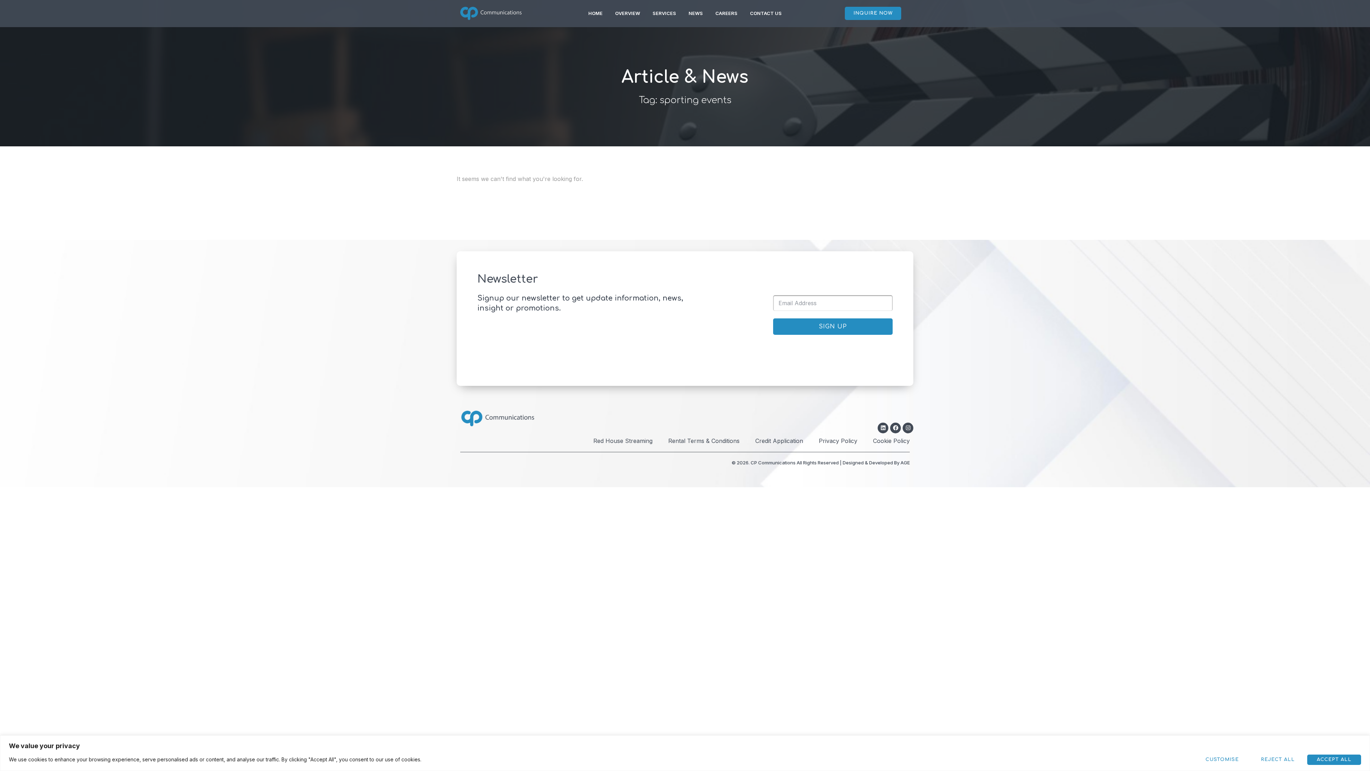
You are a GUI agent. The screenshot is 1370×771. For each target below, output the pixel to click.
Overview (627, 13)
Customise (1222, 759)
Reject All (1278, 759)
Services (664, 13)
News (696, 13)
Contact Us (766, 13)
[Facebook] (895, 428)
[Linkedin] (883, 428)
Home (595, 13)
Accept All (1334, 759)
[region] (685, 753)
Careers (726, 13)
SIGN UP (833, 326)
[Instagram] (908, 428)
